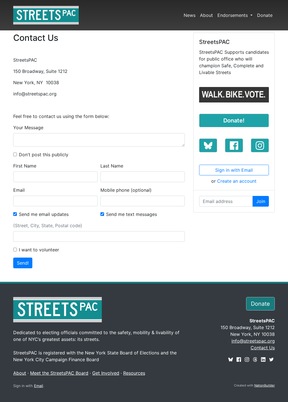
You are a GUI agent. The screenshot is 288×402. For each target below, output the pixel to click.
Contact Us (263, 347)
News (189, 15)
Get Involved (105, 373)
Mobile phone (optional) (126, 190)
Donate (265, 15)
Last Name (111, 166)
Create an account (236, 181)
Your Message (28, 127)
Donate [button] (260, 303)
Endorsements (233, 15)
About (206, 15)
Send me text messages (131, 214)
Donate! (233, 120)
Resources (134, 373)
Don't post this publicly (43, 154)
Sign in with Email (234, 170)
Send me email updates (44, 214)
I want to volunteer (39, 250)
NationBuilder (264, 385)
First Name (24, 166)
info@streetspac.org (253, 341)
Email (19, 190)
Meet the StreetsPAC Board (59, 373)
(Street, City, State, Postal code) (47, 225)
